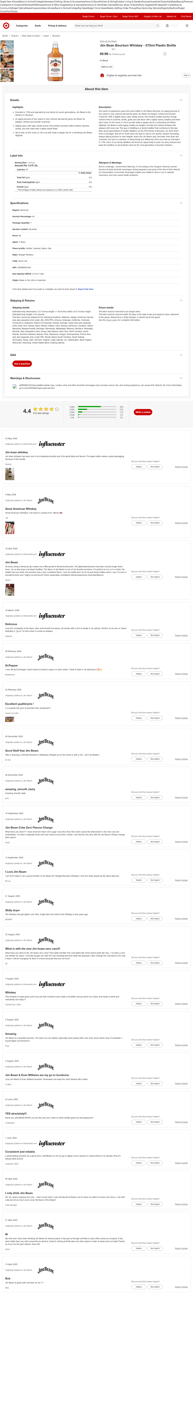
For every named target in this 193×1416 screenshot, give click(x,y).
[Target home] (6, 25)
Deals (29, 8)
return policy (111, 320)
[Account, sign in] (173, 26)
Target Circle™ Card (108, 16)
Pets (25, 4)
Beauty (180, 1)
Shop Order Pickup (126, 8)
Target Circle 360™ (130, 16)
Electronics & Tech (92, 4)
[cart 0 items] (187, 26)
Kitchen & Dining (107, 1)
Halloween (48, 1)
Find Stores (12, 11)
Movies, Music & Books (127, 4)
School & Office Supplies (56, 4)
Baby (174, 1)
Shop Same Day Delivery (148, 8)
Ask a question (22, 363)
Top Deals (82, 8)
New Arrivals (48, 8)
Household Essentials (160, 1)
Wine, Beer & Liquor (31, 35)
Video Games (108, 4)
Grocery (145, 1)
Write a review (143, 412)
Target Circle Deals (97, 8)
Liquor (46, 35)
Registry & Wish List (153, 16)
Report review (181, 467)
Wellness (39, 4)
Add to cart (106, 66)
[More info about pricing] (165, 54)
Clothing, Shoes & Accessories (69, 1)
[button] (108, 49)
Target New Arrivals (9, 1)
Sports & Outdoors (14, 4)
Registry (165, 8)
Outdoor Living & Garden (128, 1)
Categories (22, 25)
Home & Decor (92, 1)
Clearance (37, 8)
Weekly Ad (112, 8)
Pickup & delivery (57, 25)
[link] (108, 49)
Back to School (27, 1)
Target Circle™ (88, 16)
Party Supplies (146, 4)
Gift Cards (168, 4)
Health (31, 4)
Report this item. (86, 289)
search (158, 26)
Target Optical (19, 8)
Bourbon (56, 35)
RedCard (173, 8)
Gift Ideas (158, 4)
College (39, 1)
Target (5, 35)
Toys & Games (76, 4)
